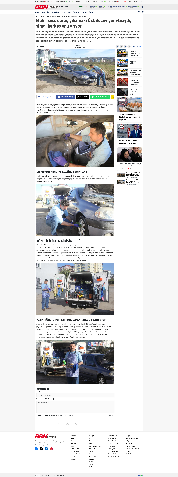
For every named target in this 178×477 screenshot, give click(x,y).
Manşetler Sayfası (114, 441)
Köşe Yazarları (112, 436)
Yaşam (69, 12)
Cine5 (128, 451)
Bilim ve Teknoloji (95, 446)
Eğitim (91, 438)
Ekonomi (84, 12)
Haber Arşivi (130, 444)
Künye (128, 436)
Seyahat (92, 449)
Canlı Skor (129, 454)
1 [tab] (128, 168)
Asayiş (63, 12)
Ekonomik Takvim (114, 454)
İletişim (128, 441)
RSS (37, 475)
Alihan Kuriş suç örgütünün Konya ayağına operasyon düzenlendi (135, 92)
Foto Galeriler (112, 438)
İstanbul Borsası (113, 444)
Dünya (91, 436)
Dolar (93, 6)
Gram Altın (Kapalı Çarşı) (117, 6)
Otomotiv (92, 456)
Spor (73, 446)
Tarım (91, 12)
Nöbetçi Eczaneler (114, 456)
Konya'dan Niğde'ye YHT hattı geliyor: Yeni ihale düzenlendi (135, 63)
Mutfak (91, 459)
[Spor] (130, 131)
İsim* (38, 392)
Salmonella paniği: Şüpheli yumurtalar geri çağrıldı (129, 117)
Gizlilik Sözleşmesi (132, 438)
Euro (101, 6)
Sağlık (91, 451)
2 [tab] (130, 168)
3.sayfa (73, 441)
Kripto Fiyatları (113, 451)
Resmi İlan (76, 12)
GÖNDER (111, 416)
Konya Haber (45, 12)
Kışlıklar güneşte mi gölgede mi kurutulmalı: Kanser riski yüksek (135, 82)
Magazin (92, 444)
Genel (91, 462)
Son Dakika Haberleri (133, 449)
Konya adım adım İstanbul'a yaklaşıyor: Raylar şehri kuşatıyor (135, 73)
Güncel (37, 12)
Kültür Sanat (75, 454)
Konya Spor (55, 12)
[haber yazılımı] (139, 475)
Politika (73, 456)
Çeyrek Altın (133, 6)
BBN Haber (40, 16)
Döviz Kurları (112, 446)
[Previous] (122, 167)
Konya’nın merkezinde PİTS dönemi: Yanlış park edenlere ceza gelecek (135, 53)
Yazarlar (92, 441)
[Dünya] (130, 104)
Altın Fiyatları (112, 449)
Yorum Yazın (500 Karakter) (45, 399)
